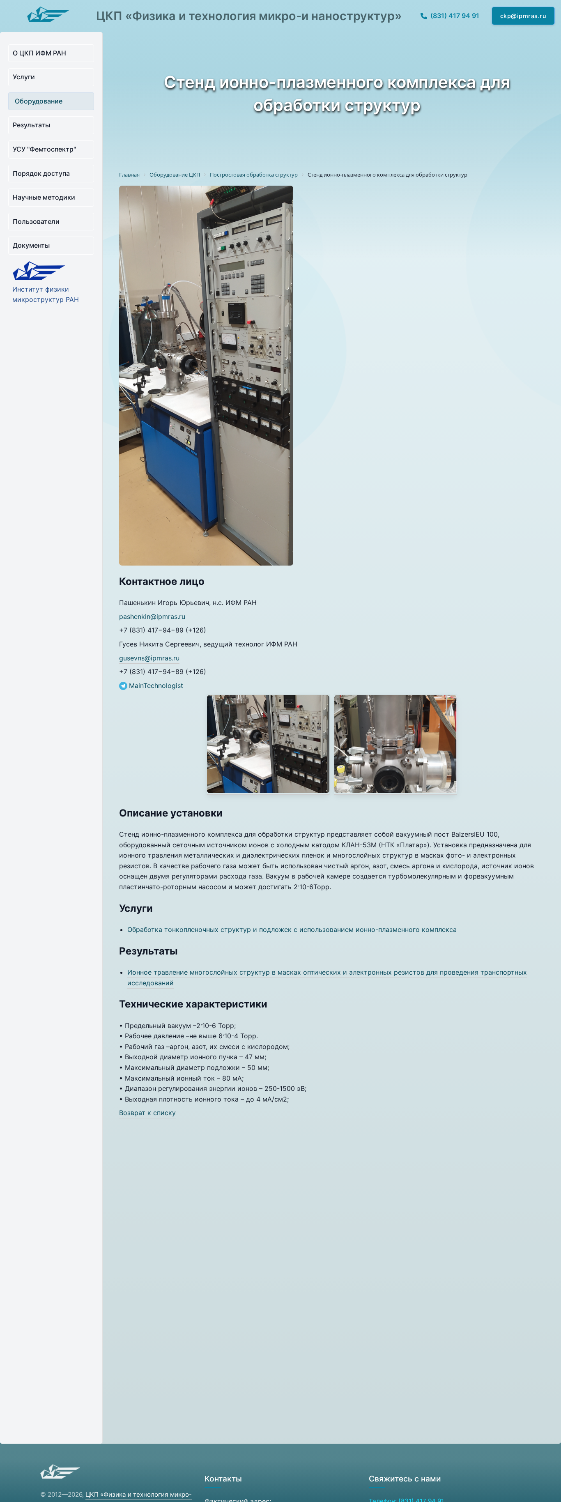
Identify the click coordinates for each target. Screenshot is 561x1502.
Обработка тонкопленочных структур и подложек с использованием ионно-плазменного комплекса (292, 929)
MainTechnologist (156, 685)
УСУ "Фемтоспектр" (44, 149)
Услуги (24, 77)
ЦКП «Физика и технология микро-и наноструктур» (249, 16)
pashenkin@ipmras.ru (152, 616)
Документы (31, 245)
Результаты (31, 125)
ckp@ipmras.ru (523, 15)
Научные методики (44, 197)
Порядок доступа (41, 173)
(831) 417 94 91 (454, 16)
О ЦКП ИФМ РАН (39, 53)
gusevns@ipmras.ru (149, 658)
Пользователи (36, 221)
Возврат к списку (147, 1113)
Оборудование (38, 101)
